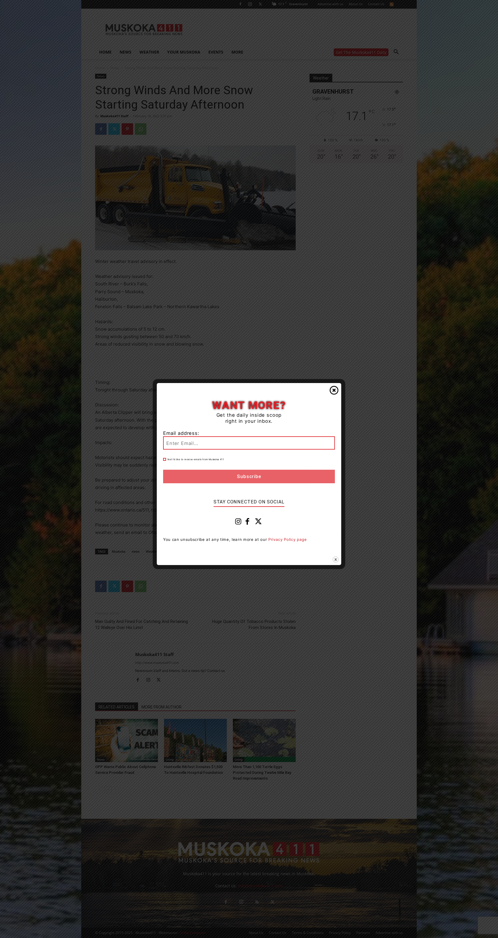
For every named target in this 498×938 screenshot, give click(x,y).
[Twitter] (258, 523)
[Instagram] (238, 523)
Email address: (181, 433)
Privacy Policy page (287, 539)
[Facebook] (248, 523)
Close (334, 390)
